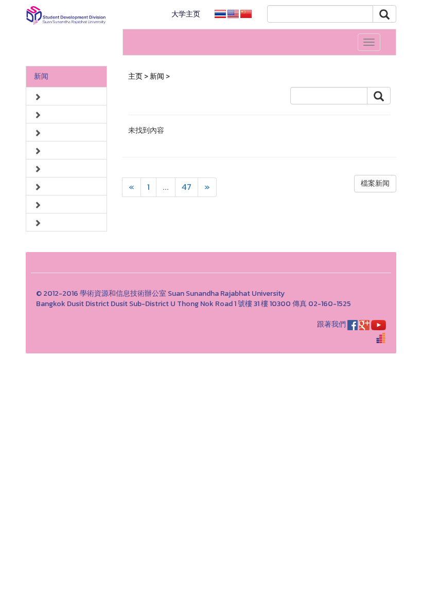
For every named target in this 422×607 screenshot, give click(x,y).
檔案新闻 (375, 183)
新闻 (41, 76)
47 (186, 187)
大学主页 (185, 14)
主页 (135, 76)
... (166, 187)
